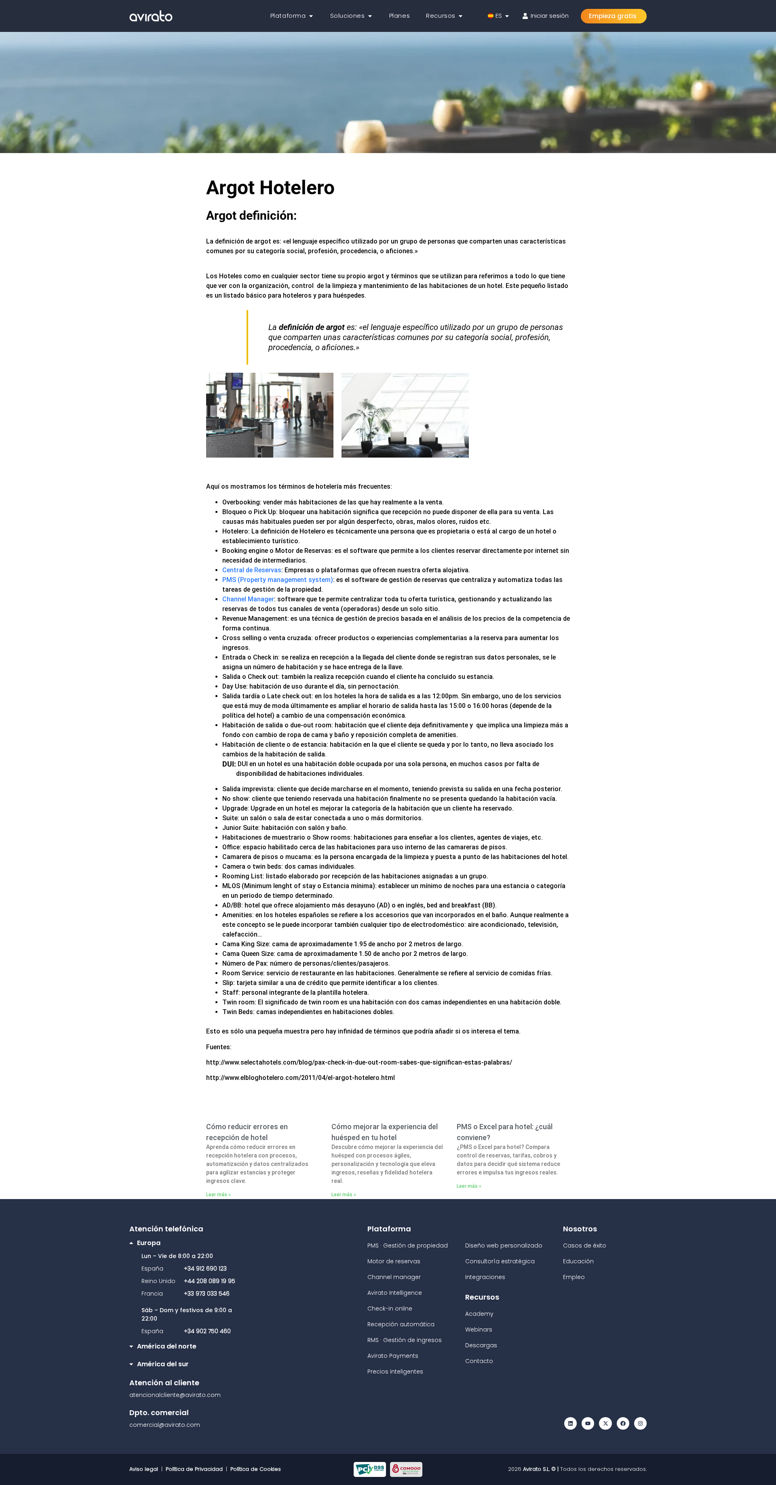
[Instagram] (640, 1423)
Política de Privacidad (194, 1469)
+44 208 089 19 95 (209, 1281)
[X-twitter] (605, 1423)
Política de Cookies (255, 1469)
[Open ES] (507, 16)
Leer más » (218, 1194)
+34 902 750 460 (207, 1331)
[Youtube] (588, 1423)
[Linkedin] (570, 1423)
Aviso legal (145, 1469)
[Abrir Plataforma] (311, 16)
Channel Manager (248, 599)
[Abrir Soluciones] (370, 16)
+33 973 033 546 (207, 1294)
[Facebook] (623, 1423)
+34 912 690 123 (205, 1268)
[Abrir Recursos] (461, 16)
